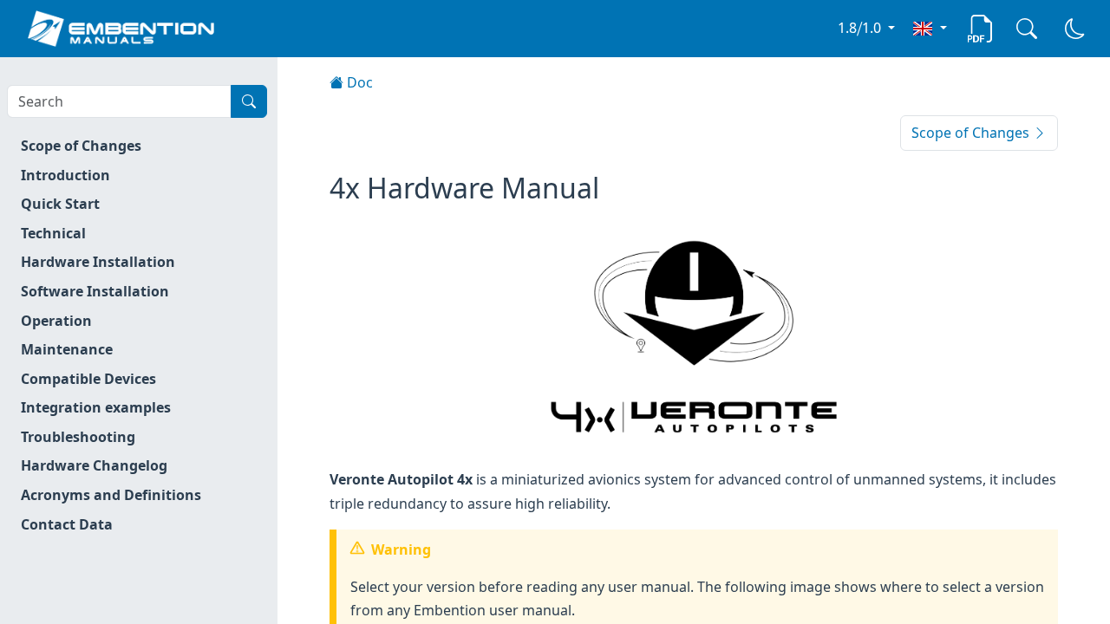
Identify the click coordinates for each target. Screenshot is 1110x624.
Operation (56, 320)
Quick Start (60, 203)
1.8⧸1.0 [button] (861, 27)
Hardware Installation (98, 261)
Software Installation (95, 291)
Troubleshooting (78, 436)
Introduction (65, 175)
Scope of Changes (81, 145)
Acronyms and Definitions (111, 494)
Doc (358, 82)
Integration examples (96, 407)
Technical (53, 233)
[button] (929, 27)
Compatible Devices (88, 378)
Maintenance (67, 349)
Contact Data (67, 524)
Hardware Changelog (94, 465)
